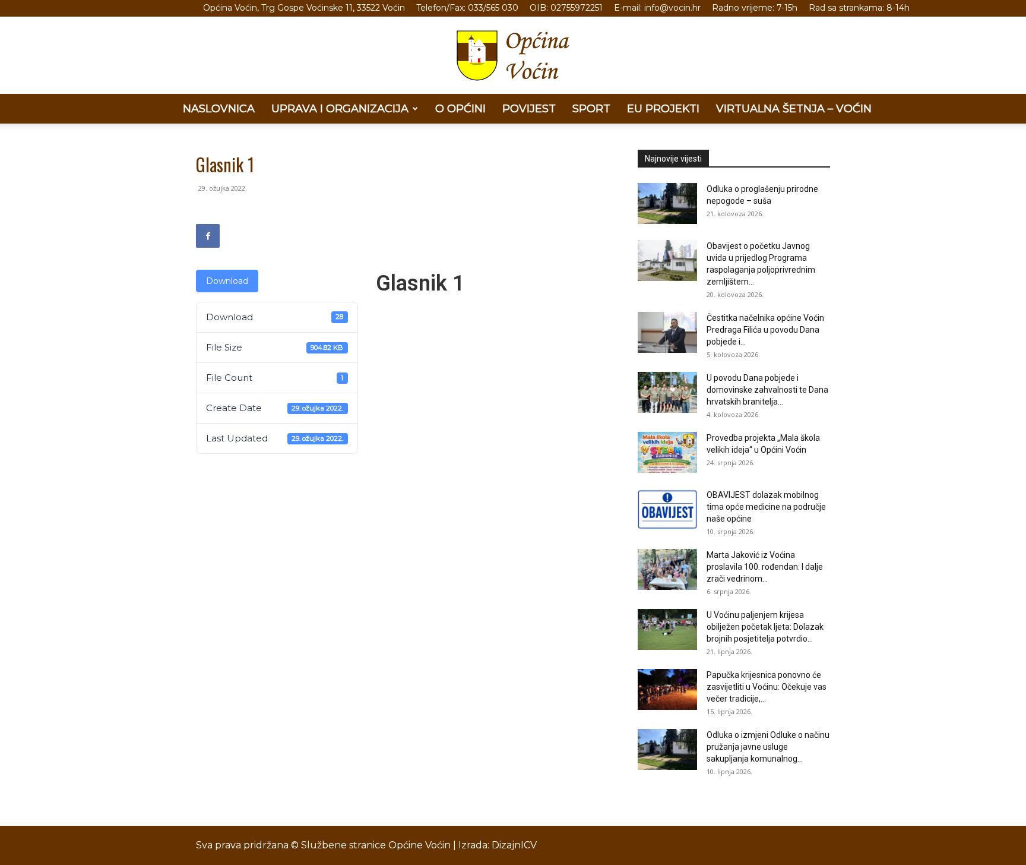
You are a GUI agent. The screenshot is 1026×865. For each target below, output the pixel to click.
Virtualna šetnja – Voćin (794, 108)
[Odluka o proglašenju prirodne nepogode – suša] (667, 203)
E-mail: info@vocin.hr (657, 7)
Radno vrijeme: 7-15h (754, 7)
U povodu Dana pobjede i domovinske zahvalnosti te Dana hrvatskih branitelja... (767, 389)
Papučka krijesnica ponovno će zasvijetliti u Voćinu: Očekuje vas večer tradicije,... (766, 686)
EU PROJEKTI (663, 108)
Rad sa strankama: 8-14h (859, 7)
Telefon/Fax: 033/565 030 (467, 7)
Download (227, 281)
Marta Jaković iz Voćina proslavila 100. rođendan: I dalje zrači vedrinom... (765, 566)
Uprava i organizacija (339, 108)
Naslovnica (219, 108)
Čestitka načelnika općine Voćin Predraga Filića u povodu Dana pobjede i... (765, 329)
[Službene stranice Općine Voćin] (513, 55)
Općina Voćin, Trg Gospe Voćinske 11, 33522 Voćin (304, 7)
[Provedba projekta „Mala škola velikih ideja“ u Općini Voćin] (667, 452)
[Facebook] (208, 236)
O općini (460, 108)
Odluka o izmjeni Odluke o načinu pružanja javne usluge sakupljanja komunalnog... (768, 746)
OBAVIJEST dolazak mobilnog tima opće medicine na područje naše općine (766, 506)
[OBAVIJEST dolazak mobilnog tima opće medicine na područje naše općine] (667, 509)
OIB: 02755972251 (566, 7)
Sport (591, 108)
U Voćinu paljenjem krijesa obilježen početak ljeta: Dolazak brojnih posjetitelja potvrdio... (765, 626)
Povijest (529, 108)
